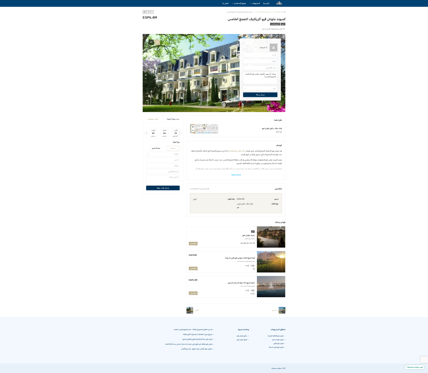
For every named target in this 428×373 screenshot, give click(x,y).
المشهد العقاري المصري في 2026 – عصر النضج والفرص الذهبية (193, 329)
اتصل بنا (225, 3)
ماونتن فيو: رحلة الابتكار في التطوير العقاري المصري (197, 339)
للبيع (283, 24)
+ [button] (193, 127)
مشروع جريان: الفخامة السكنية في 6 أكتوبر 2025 (197, 334)
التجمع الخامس (275, 24)
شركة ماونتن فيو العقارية (237, 151)
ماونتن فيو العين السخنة (276, 347)
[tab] (157, 42)
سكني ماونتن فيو (242, 336)
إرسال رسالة (260, 94)
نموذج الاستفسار (240, 3)
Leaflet (198, 133)
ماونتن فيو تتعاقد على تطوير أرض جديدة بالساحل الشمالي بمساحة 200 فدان (188, 344)
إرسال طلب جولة (163, 188)
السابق (274, 310)
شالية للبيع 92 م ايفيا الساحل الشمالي (241, 282)
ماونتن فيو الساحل (278, 339)
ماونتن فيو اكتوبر (279, 343)
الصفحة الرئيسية (278, 12)
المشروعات (256, 3)
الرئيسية (266, 3)
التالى (197, 310)
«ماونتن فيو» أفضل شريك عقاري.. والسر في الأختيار (196, 349)
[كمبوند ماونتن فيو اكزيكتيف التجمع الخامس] (204, 126)
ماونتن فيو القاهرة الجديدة (262, 12)
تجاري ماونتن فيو (242, 339)
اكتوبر (253, 231)
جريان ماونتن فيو (249, 235)
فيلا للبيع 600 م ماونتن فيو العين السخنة (240, 258)
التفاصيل (193, 243)
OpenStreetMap (206, 133)
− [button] (193, 130)
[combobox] (260, 88)
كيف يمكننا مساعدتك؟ (414, 367)
